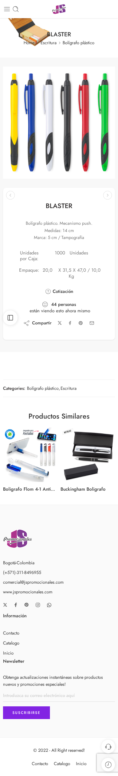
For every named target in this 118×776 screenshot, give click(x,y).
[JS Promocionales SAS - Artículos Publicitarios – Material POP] (59, 9)
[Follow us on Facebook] (15, 604)
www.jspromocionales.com (27, 592)
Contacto (11, 633)
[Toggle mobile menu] (7, 9)
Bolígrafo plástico (78, 42)
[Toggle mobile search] (15, 9)
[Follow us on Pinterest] (26, 604)
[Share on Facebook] (70, 323)
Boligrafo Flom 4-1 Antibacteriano (30, 489)
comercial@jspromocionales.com (33, 582)
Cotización (62, 291)
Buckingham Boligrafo (83, 489)
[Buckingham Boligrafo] (88, 454)
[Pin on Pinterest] (80, 323)
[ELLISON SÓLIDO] (10, 195)
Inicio (8, 653)
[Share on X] (59, 323)
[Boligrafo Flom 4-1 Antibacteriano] (30, 454)
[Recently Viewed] (108, 764)
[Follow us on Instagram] (38, 605)
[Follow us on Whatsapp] (49, 605)
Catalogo (11, 643)
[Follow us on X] (5, 605)
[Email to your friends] (91, 323)
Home (29, 42)
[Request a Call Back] (108, 746)
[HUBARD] (107, 195)
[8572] (59, 123)
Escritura (49, 42)
